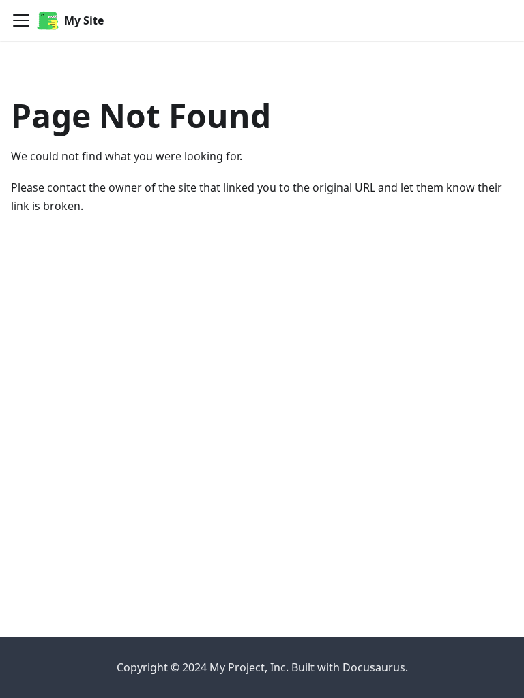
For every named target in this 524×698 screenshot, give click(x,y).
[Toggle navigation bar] (21, 20)
